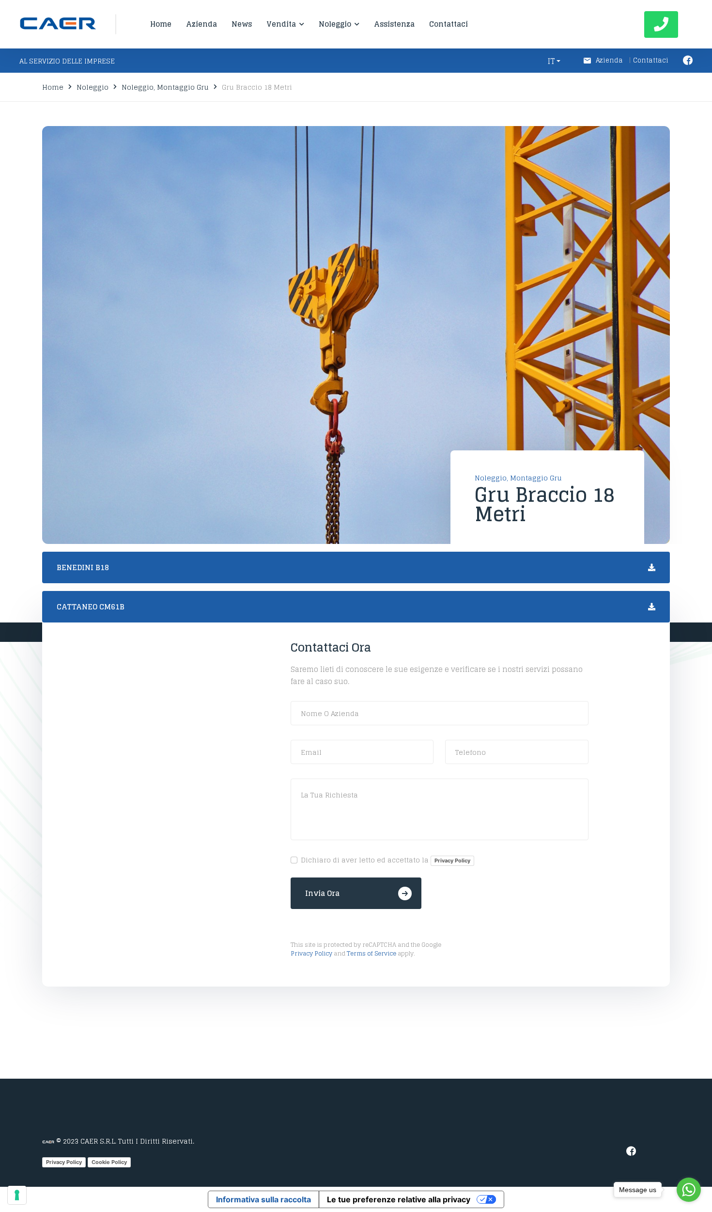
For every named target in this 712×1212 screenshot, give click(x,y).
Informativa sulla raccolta (263, 1199)
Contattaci (650, 60)
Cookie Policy (109, 1162)
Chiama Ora (661, 24)
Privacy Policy (452, 860)
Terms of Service (371, 953)
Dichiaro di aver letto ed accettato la (385, 860)
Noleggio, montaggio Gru (165, 87)
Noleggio (92, 87)
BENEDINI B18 (83, 567)
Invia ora (322, 893)
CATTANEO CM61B (90, 606)
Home (52, 87)
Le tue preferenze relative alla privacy (398, 1199)
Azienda (610, 60)
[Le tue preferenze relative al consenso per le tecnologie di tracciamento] (17, 1195)
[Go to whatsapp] (689, 1190)
